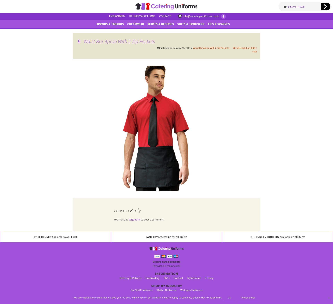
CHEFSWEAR (135, 24)
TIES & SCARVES (219, 24)
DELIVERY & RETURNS (142, 16)
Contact (178, 278)
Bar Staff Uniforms (142, 290)
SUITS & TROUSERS (190, 24)
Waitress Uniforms (191, 290)
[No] (328, 298)
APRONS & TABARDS (110, 24)
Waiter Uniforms (166, 290)
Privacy (209, 278)
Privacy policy (248, 297)
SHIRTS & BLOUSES (160, 24)
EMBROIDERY (117, 16)
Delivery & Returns (131, 278)
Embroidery (152, 278)
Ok (229, 297)
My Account (194, 278)
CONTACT (165, 16)
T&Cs (166, 278)
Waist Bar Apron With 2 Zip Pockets (211, 47)
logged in (134, 219)
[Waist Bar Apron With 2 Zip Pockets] (166, 128)
